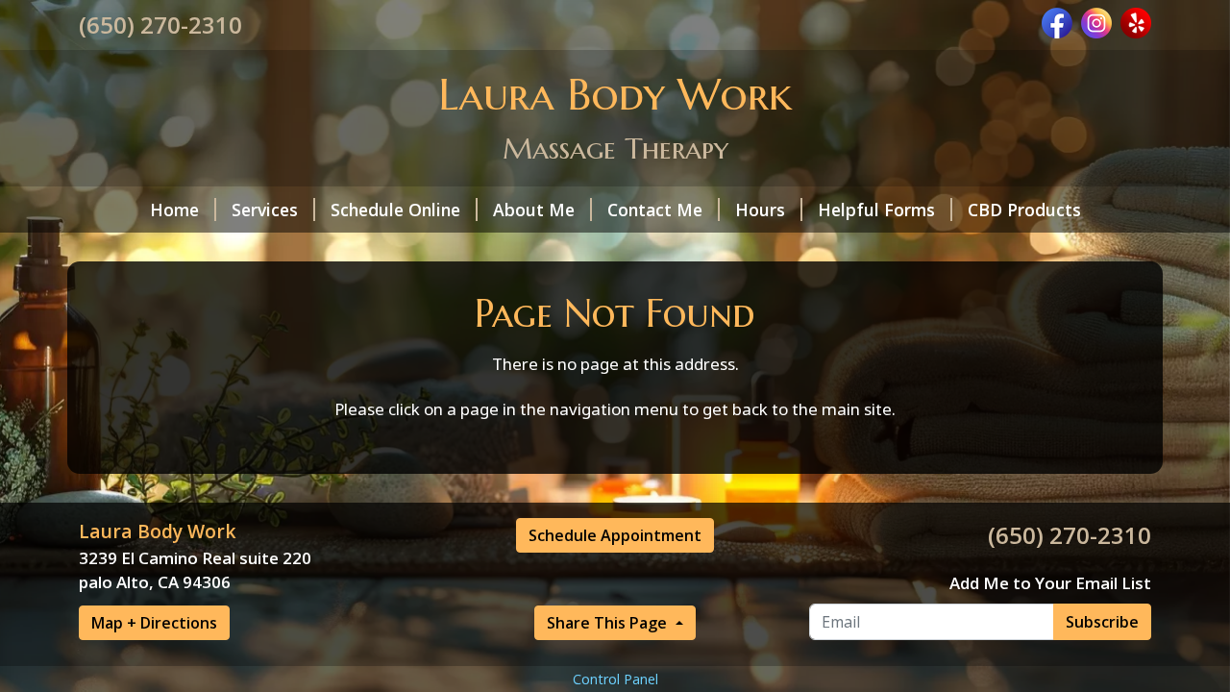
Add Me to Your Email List (1050, 583)
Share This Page (609, 622)
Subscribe (1102, 621)
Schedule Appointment (615, 535)
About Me (534, 209)
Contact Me (654, 209)
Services (265, 209)
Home (174, 209)
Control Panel (615, 679)
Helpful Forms (876, 209)
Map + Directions (154, 622)
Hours (760, 209)
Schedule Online (395, 209)
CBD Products (1024, 209)
